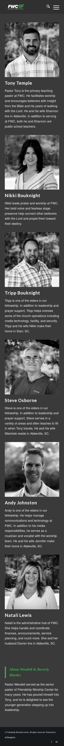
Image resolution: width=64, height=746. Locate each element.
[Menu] (54, 7)
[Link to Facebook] (51, 741)
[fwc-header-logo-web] (26, 7)
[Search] (46, 7)
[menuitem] (46, 7)
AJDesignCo (10, 737)
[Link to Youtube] (56, 741)
